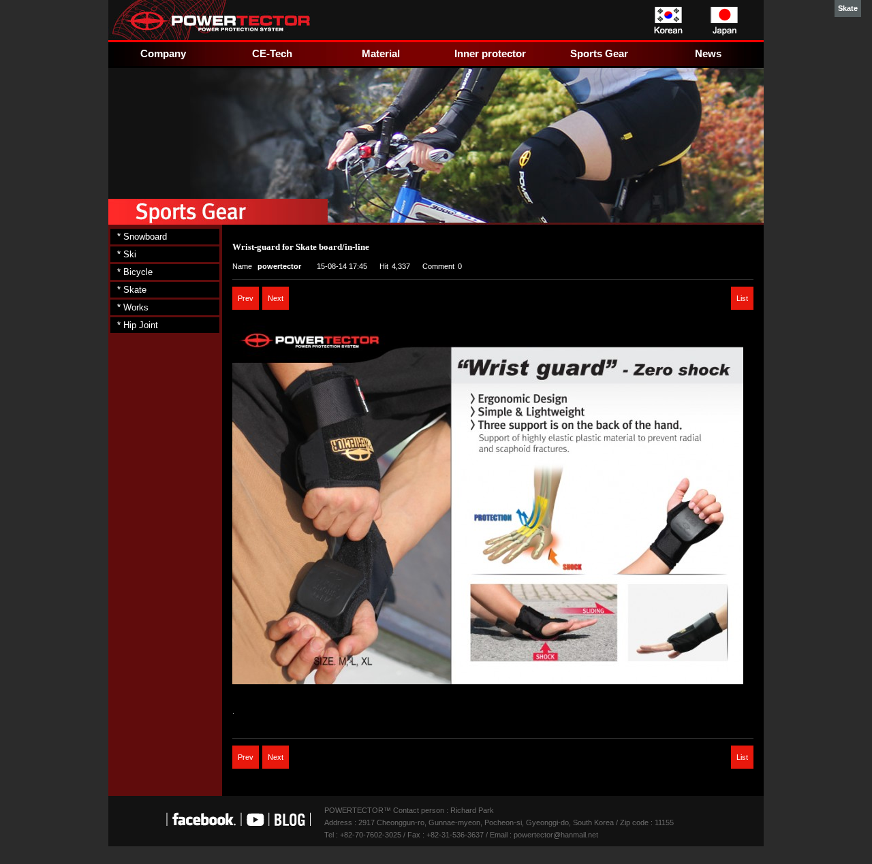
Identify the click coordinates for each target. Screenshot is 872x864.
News (708, 53)
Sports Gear (599, 53)
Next (275, 298)
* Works (133, 307)
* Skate (131, 290)
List (742, 298)
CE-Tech (272, 53)
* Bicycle (135, 272)
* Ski (126, 254)
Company (163, 53)
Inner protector (490, 53)
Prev (245, 298)
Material (381, 53)
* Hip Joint (137, 325)
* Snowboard (142, 236)
